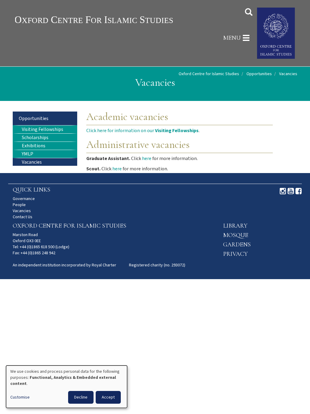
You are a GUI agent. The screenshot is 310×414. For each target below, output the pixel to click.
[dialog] (66, 387)
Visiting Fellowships (42, 129)
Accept (108, 397)
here (146, 158)
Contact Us (22, 217)
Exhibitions (33, 146)
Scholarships (35, 138)
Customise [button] (20, 397)
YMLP (27, 154)
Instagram (283, 191)
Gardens (237, 244)
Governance (24, 199)
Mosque (235, 235)
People (19, 205)
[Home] (106, 19)
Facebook (298, 191)
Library (235, 225)
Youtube (291, 191)
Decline (80, 397)
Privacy (235, 254)
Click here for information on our (142, 131)
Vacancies (32, 162)
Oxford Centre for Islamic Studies (209, 74)
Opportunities (259, 74)
